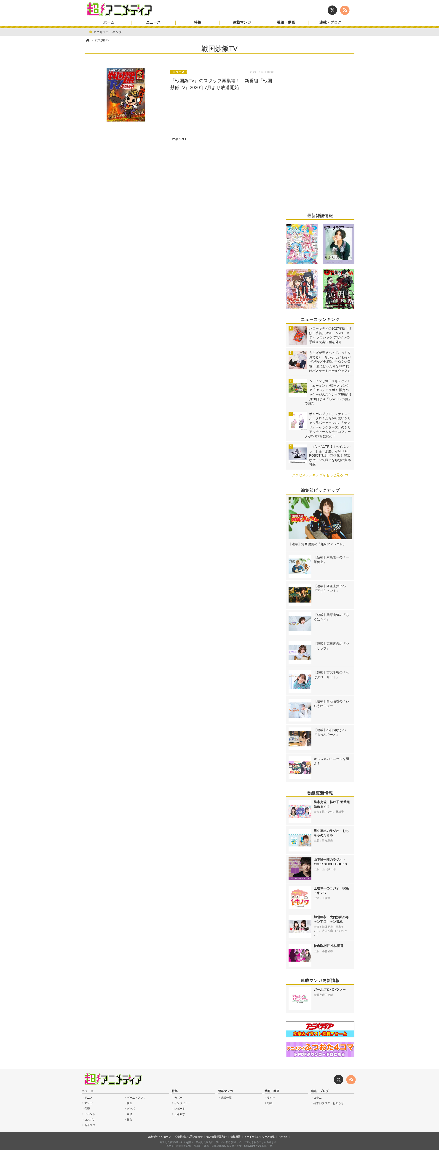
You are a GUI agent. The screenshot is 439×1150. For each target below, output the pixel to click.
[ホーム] (88, 40)
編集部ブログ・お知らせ (328, 1103)
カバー (178, 1097)
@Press (283, 1136)
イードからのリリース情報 (259, 1136)
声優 (129, 1114)
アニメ (88, 1097)
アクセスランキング (107, 31)
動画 (270, 1103)
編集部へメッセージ (159, 1136)
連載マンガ (242, 22)
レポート (179, 1108)
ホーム (108, 22)
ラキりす (179, 1114)
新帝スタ (89, 1125)
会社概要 (235, 1136)
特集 (197, 22)
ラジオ (271, 1097)
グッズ (131, 1108)
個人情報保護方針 (216, 1136)
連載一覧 (226, 1097)
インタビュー (182, 1103)
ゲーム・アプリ (136, 1097)
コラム (317, 1097)
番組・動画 (286, 22)
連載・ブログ (330, 22)
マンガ (88, 1103)
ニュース (153, 22)
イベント (89, 1114)
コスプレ (89, 1119)
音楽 (87, 1108)
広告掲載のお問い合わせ (189, 1136)
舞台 (129, 1119)
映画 (129, 1103)
